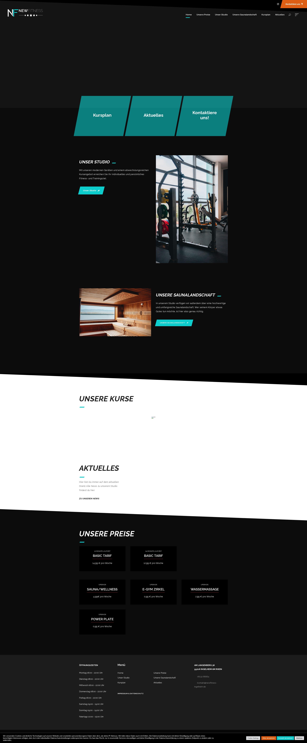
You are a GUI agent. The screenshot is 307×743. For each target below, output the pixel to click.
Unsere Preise (203, 14)
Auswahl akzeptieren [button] (285, 738)
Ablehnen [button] (299, 738)
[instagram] (278, 4)
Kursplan (266, 14)
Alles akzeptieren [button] (269, 738)
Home (189, 14)
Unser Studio (221, 14)
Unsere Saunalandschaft (245, 14)
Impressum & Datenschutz (131, 693)
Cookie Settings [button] (253, 738)
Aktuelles (279, 14)
